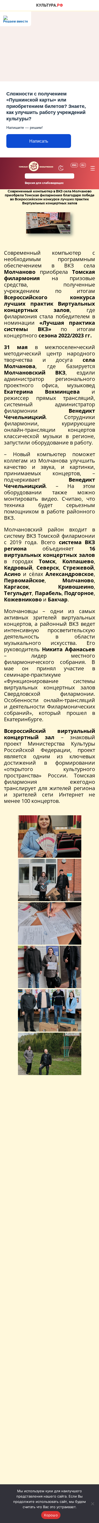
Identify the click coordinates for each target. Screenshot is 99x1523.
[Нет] (92, 1503)
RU (82, 165)
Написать (38, 141)
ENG (74, 165)
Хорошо (51, 1515)
